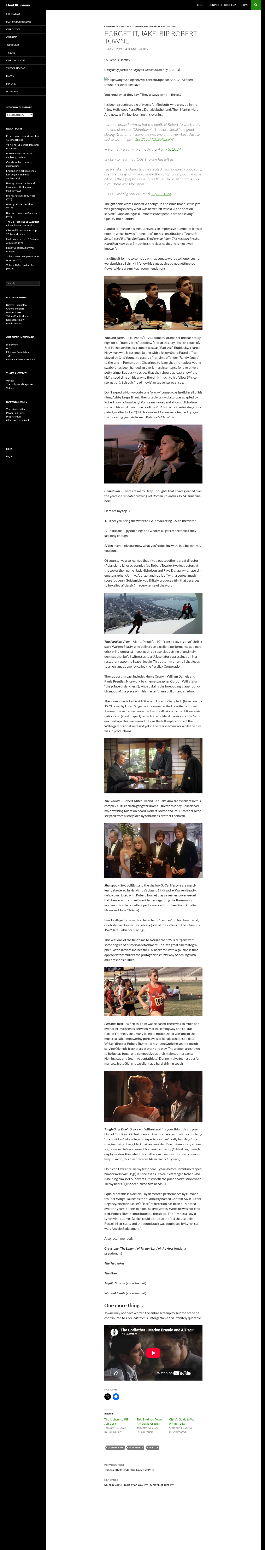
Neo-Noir (150, 26)
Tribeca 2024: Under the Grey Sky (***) (129, 1467)
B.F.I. (9, 348)
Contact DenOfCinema (222, 5)
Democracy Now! (15, 319)
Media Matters (14, 323)
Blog (200, 5)
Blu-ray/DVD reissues (18, 21)
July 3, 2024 (171, 149)
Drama (138, 26)
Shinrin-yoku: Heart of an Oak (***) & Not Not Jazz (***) (139, 1482)
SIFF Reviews (13, 13)
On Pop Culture (15, 60)
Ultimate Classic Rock (17, 420)
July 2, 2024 (161, 193)
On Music (11, 37)
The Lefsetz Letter (15, 409)
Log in (9, 456)
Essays (10, 75)
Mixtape (11, 83)
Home (244, 5)
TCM (8, 355)
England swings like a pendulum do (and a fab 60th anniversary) (21, 174)
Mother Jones (13, 312)
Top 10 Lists (136, 1447)
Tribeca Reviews (15, 68)
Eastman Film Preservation (20, 359)
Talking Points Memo (17, 316)
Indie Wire (12, 344)
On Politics (13, 29)
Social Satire (167, 26)
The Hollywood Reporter (19, 384)
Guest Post (12, 91)
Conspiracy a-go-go (118, 26)
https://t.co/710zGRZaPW (153, 139)
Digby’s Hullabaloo (16, 304)
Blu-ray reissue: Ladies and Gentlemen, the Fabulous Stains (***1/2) (20, 187)
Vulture (10, 388)
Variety (10, 380)
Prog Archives (13, 416)
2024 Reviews (115, 1447)
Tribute (153, 1447)
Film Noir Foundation (18, 352)
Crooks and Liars (15, 308)
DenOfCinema (18, 5)
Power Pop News (15, 412)
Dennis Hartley (138, 48)
